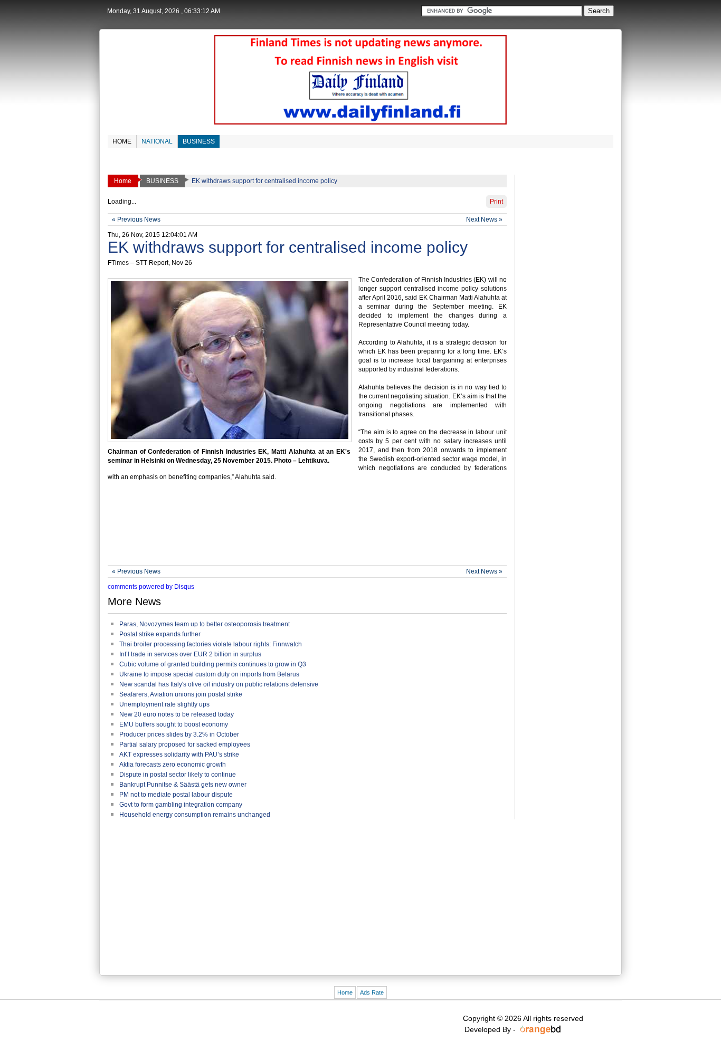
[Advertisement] (300, 528)
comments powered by (151, 586)
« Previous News (136, 219)
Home (345, 992)
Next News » (484, 219)
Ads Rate (372, 992)
